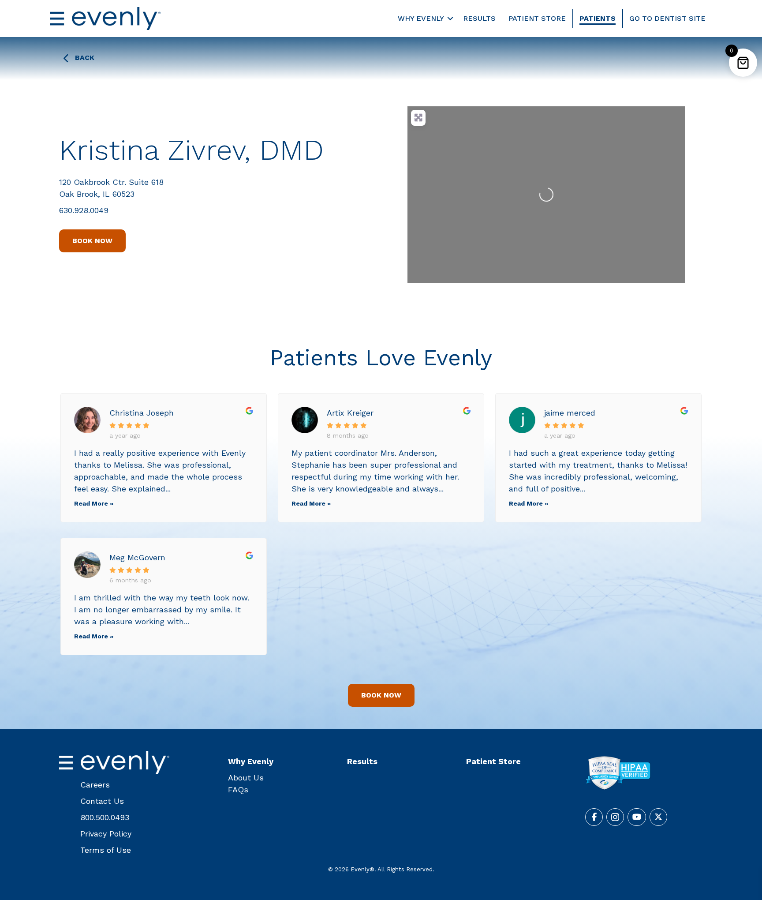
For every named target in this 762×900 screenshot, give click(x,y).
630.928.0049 (83, 210)
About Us (246, 777)
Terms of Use (105, 850)
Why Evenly (421, 18)
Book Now (92, 240)
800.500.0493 (104, 817)
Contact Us (102, 801)
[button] (450, 18)
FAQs (238, 789)
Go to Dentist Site (667, 18)
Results (479, 18)
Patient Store (537, 18)
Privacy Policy (105, 833)
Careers (95, 784)
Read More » (93, 503)
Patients (597, 18)
